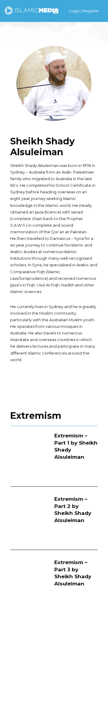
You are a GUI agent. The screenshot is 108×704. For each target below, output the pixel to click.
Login (74, 10)
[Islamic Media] (31, 10)
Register (90, 10)
